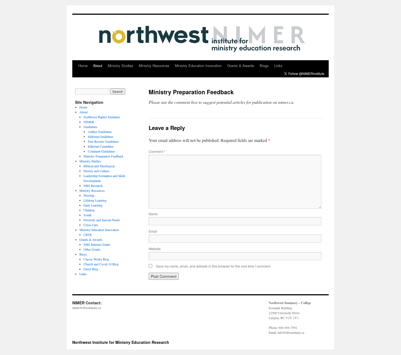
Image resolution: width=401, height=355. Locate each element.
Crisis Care (90, 225)
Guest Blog (90, 269)
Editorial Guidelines (100, 136)
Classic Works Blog (96, 259)
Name (153, 213)
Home (83, 65)
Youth (87, 215)
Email (153, 231)
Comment (157, 151)
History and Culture (96, 171)
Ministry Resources (154, 65)
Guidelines (90, 127)
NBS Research (93, 185)
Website (155, 248)
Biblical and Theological (99, 166)
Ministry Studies (120, 65)
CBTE (87, 234)
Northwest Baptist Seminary (101, 117)
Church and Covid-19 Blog (101, 264)
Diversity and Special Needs (101, 220)
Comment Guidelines (101, 151)
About (97, 65)
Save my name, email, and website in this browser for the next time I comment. (213, 266)
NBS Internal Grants (96, 244)
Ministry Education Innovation (198, 65)
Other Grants (91, 249)
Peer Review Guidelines (103, 141)
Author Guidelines (100, 131)
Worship (88, 195)
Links (278, 65)
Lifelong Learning (95, 200)
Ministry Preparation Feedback (103, 156)
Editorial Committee (100, 146)
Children (89, 210)
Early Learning (93, 205)
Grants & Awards (240, 65)
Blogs (264, 65)
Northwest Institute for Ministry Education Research (120, 342)
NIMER (88, 122)
